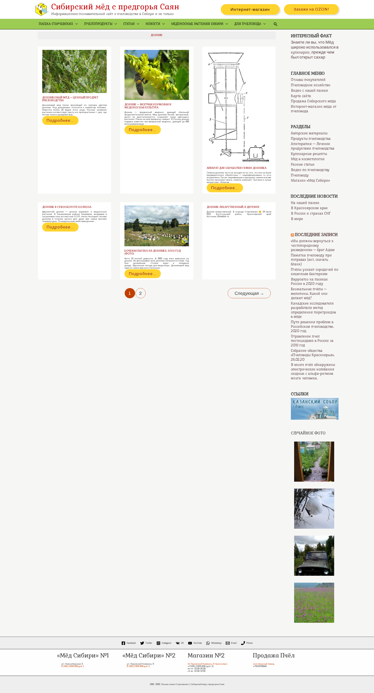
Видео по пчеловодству (310, 170)
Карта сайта (301, 96)
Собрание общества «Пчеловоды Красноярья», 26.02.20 (312, 355)
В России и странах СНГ (311, 213)
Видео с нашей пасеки (309, 90)
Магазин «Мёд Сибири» (310, 180)
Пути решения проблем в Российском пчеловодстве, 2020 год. (312, 326)
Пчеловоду (300, 175)
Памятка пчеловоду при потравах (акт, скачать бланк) (311, 259)
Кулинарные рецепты (309, 154)
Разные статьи (302, 164)
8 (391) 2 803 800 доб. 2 (138, 666)
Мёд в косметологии (308, 159)
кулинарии (300, 52)
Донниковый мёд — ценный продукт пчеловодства (70, 99)
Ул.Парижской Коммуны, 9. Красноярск (207, 664)
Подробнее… (61, 121)
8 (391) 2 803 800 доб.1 (72, 666)
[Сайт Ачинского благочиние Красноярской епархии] (315, 408)
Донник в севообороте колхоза (66, 207)
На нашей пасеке (305, 203)
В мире (297, 219)
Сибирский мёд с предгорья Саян (115, 6)
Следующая (249, 293)
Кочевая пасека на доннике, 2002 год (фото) (152, 252)
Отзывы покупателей (308, 79)
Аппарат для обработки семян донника (236, 168)
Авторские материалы (309, 133)
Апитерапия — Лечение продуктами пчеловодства (312, 146)
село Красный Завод (263, 664)
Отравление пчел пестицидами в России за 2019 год (312, 340)
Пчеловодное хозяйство (310, 85)
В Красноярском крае (309, 208)
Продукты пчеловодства (311, 138)
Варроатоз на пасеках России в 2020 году (309, 281)
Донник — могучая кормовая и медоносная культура (147, 106)
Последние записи (316, 234)
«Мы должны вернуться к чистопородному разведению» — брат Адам (313, 245)
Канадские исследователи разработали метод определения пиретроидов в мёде (313, 310)
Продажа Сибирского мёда (313, 101)
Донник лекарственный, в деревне (233, 207)
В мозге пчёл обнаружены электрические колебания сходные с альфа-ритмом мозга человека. (313, 371)
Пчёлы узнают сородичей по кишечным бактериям (314, 271)
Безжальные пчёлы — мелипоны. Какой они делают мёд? (309, 293)
